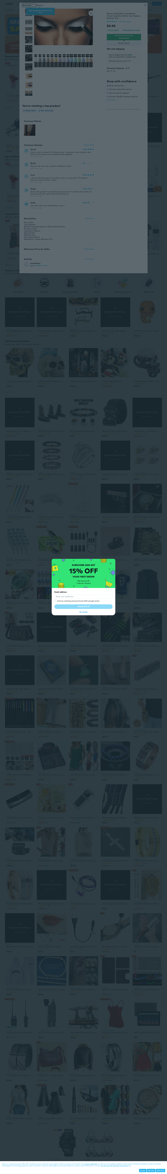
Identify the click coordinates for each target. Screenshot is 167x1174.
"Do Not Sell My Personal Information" (114, 1166)
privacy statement (91, 1164)
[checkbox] (55, 601)
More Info (160, 1170)
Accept (142, 1170)
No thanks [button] (83, 612)
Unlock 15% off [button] (83, 606)
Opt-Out (151, 1170)
